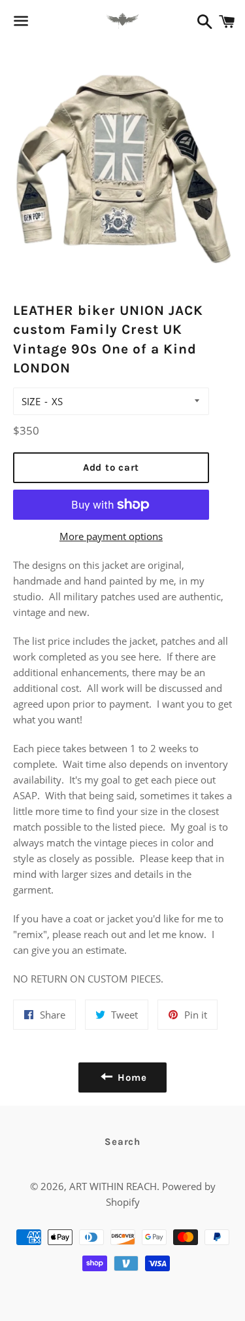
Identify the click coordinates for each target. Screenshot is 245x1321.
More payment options (111, 536)
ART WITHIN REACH (113, 1186)
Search (122, 1142)
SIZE (31, 401)
